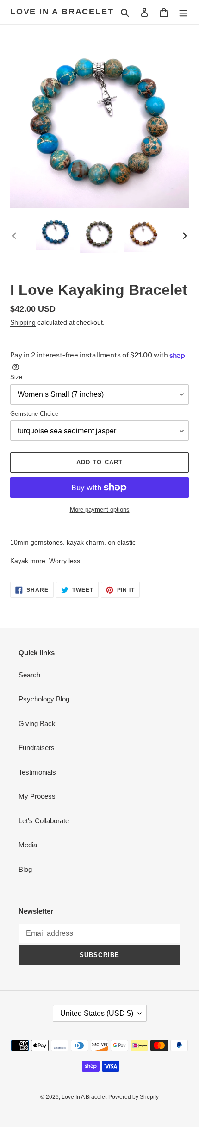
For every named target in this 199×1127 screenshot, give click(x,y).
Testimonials (37, 772)
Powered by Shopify (133, 1097)
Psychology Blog (44, 699)
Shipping (23, 322)
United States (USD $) (96, 1013)
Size (16, 377)
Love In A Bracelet (61, 11)
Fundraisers (37, 747)
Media (28, 845)
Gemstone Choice (34, 413)
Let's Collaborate (44, 821)
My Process (37, 796)
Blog (25, 869)
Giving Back (37, 723)
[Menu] (183, 12)
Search (29, 675)
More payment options (100, 509)
